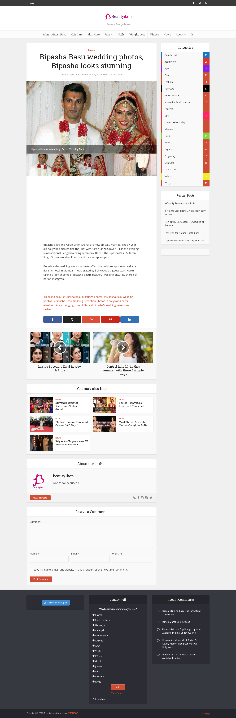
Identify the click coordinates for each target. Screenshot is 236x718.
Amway (99, 640)
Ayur (97, 645)
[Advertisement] (91, 211)
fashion (49, 305)
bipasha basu (53, 297)
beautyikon (102, 74)
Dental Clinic (168, 610)
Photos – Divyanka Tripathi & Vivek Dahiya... (134, 404)
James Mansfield (170, 621)
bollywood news (118, 301)
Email (75, 553)
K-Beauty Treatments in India (180, 203)
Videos (154, 34)
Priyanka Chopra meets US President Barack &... (71, 443)
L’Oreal (98, 656)
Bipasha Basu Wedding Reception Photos (80, 301)
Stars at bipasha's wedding (100, 305)
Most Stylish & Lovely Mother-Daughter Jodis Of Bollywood (179, 644)
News (167, 34)
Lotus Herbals (102, 620)
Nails (121, 34)
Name (34, 553)
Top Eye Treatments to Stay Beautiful (184, 240)
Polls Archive (99, 699)
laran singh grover (69, 305)
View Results (117, 693)
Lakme (98, 614)
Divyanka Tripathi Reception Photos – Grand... (67, 406)
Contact (30, 3)
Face (107, 34)
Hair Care (77, 34)
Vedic (98, 671)
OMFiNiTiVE (72, 713)
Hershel (166, 654)
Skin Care (93, 34)
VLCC (98, 650)
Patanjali (99, 630)
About (179, 34)
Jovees (98, 666)
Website (117, 553)
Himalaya (100, 625)
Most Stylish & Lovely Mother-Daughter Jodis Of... (133, 425)
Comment (35, 522)
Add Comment (83, 74)
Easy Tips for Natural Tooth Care (182, 232)
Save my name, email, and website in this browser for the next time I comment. (81, 569)
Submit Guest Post (54, 34)
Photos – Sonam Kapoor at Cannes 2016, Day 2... (71, 423)
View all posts (40, 497)
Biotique (99, 676)
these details (168, 629)
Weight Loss (137, 34)
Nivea (98, 681)
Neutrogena (101, 635)
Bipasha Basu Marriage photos (84, 297)
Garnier (99, 661)
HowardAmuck (170, 640)
